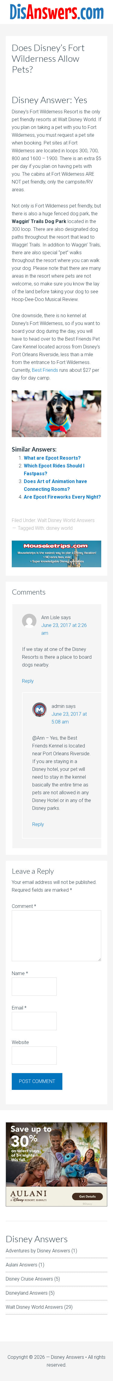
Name (20, 973)
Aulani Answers (21, 1265)
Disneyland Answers (27, 1293)
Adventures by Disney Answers (38, 1251)
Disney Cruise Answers (29, 1279)
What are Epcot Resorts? (52, 458)
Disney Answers (67, 1357)
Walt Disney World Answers (66, 520)
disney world (59, 528)
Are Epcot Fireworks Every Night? (62, 497)
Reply (28, 681)
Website (20, 1042)
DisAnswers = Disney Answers (56, 12)
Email (19, 1008)
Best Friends (45, 370)
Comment (24, 906)
